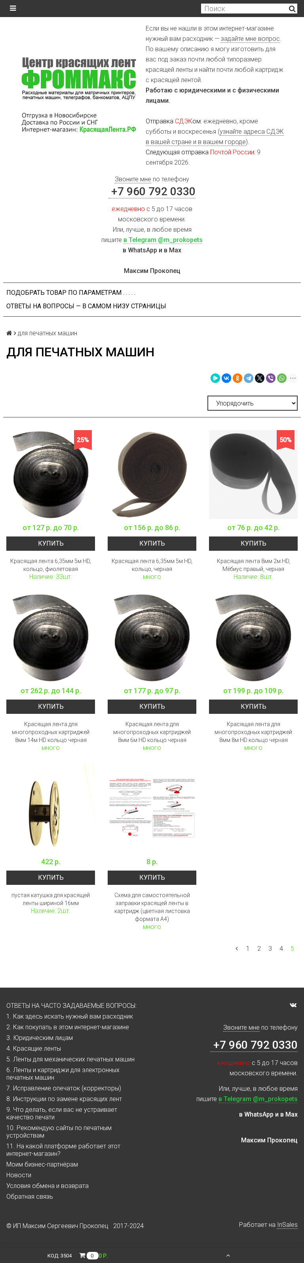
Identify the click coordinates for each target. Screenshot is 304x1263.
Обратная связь (29, 1196)
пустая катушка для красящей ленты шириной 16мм (50, 899)
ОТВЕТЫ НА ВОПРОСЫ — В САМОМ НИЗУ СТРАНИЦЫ (86, 306)
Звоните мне (133, 179)
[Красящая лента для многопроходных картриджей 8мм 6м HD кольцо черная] (152, 637)
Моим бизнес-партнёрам (42, 1164)
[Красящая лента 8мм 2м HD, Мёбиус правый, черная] (253, 474)
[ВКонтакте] (226, 378)
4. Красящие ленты (33, 1048)
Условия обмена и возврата (47, 1186)
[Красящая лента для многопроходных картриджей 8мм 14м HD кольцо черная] (50, 637)
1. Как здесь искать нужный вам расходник (69, 1016)
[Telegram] (248, 378)
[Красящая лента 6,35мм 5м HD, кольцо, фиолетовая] (50, 474)
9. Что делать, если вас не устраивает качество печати (61, 1113)
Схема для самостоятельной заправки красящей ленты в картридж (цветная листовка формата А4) (152, 907)
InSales (287, 1224)
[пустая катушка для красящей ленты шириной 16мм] (50, 808)
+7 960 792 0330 (152, 191)
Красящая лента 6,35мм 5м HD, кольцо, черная (152, 565)
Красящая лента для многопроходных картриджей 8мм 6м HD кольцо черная (152, 732)
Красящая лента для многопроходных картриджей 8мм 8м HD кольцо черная (253, 732)
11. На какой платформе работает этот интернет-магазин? (63, 1149)
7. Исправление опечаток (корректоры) (63, 1088)
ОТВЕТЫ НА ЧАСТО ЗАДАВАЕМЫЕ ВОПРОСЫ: (71, 1005)
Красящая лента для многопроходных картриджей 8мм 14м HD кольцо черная (50, 732)
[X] (259, 378)
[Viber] (271, 378)
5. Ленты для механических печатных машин (70, 1059)
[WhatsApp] (282, 378)
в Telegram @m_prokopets (163, 240)
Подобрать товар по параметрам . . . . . (70, 292)
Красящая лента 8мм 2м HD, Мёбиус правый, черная (253, 565)
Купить (51, 543)
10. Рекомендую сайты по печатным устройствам (59, 1131)
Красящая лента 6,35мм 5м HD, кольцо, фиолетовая (50, 565)
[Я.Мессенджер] (215, 378)
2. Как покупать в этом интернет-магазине (67, 1027)
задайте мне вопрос (250, 38)
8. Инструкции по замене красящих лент (64, 1099)
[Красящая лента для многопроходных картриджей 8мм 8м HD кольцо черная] (253, 637)
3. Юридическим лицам (39, 1038)
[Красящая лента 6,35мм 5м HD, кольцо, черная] (152, 474)
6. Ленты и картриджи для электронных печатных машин (63, 1073)
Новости (18, 1175)
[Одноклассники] (237, 378)
